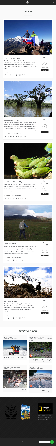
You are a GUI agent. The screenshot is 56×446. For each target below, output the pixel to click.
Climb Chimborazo (34, 367)
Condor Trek (7, 243)
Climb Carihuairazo (9, 58)
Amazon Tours (32, 338)
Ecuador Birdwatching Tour (36, 337)
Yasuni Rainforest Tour (10, 182)
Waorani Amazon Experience (12, 367)
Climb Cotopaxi (8, 337)
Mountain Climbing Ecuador (10, 338)
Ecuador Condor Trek (43, 419)
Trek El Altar (7, 301)
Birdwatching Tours (41, 338)
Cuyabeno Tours (8, 120)
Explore (44, 70)
